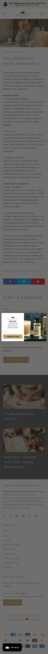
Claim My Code (13, 336)
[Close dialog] (44, 314)
